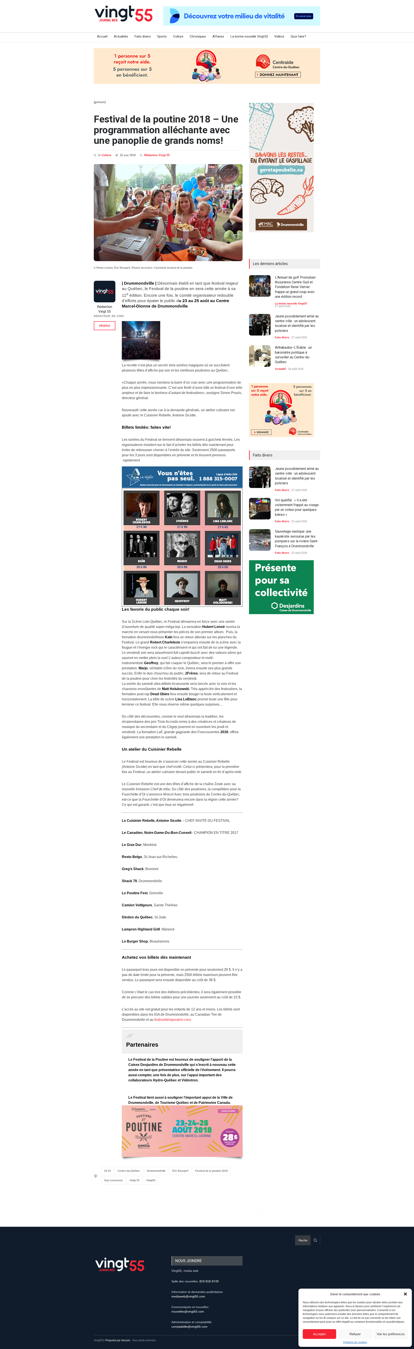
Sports (162, 36)
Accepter (319, 1334)
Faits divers (143, 36)
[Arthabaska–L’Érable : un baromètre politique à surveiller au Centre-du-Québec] (260, 356)
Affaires (218, 36)
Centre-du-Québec (129, 1170)
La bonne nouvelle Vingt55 (249, 36)
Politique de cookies (355, 1342)
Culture (178, 36)
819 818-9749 (209, 1281)
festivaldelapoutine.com (172, 1019)
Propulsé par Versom (117, 1340)
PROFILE (104, 325)
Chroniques (198, 36)
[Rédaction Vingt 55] (104, 291)
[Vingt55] (124, 18)
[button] (405, 1294)
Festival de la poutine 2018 (211, 1170)
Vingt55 (150, 1180)
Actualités (121, 36)
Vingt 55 (135, 1180)
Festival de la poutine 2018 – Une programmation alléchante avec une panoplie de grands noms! (166, 129)
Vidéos (279, 36)
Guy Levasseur (113, 1180)
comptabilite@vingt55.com (189, 1326)
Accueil (102, 36)
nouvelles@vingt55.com (187, 1311)
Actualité (280, 368)
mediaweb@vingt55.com (188, 1296)
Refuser (355, 1334)
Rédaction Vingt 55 (156, 155)
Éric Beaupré (180, 1170)
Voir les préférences (391, 1334)
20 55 (107, 1170)
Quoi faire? (298, 36)
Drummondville (156, 1170)
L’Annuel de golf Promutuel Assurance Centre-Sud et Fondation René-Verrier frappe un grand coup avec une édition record (295, 287)
